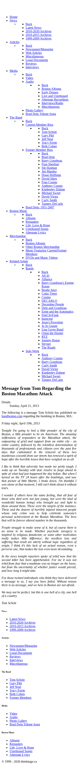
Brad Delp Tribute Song (25, 724)
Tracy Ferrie (17, 690)
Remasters (16, 744)
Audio (14, 717)
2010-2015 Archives (22, 626)
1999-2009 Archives (22, 629)
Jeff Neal (15, 687)
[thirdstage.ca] (23, 10)
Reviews (15, 656)
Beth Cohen (17, 694)
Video (13, 713)
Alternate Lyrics (20, 754)
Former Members (20, 697)
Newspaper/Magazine (23, 645)
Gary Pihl (16, 683)
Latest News (17, 619)
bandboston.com (12, 416)
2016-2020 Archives (22, 622)
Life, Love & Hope (22, 747)
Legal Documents (21, 653)
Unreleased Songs (21, 751)
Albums (15, 740)
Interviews (16, 660)
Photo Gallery (18, 720)
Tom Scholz (17, 679)
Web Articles (18, 649)
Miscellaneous (19, 663)
